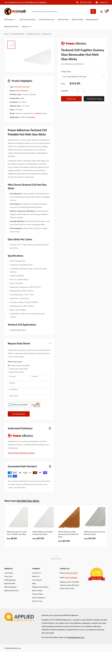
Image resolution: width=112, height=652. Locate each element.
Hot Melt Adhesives (17, 34)
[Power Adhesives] (82, 43)
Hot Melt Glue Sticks (28, 19)
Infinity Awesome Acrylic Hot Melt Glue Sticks (94, 533)
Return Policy (37, 590)
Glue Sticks (8, 573)
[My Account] (101, 11)
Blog (34, 583)
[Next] (108, 526)
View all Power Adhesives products (21, 453)
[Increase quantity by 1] (83, 90)
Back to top (56, 559)
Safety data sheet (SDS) (19, 369)
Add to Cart (71, 99)
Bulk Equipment (92, 19)
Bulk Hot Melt (77, 19)
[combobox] (60, 11)
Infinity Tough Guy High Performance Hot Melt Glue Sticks (68, 534)
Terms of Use (37, 601)
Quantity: (64, 91)
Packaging (31, 117)
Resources (26, 26)
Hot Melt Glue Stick (22, 87)
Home (6, 34)
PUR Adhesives (10, 580)
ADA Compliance (38, 597)
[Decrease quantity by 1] (72, 90)
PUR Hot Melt (63, 19)
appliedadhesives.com (76, 637)
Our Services (37, 580)
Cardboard (38, 113)
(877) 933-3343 (84, 2)
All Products (9, 19)
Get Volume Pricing (94, 99)
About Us (35, 576)
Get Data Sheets (18, 414)
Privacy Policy (37, 594)
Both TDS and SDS (17, 372)
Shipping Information (40, 587)
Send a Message (71, 577)
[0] (105, 11)
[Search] (93, 11)
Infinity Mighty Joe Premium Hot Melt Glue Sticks (42, 533)
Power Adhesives (21, 90)
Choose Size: (78, 71)
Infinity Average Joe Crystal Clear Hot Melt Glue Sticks (17, 533)
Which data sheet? (15, 362)
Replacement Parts (11, 26)
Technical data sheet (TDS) (20, 365)
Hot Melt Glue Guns (46, 19)
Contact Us (103, 2)
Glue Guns (8, 576)
